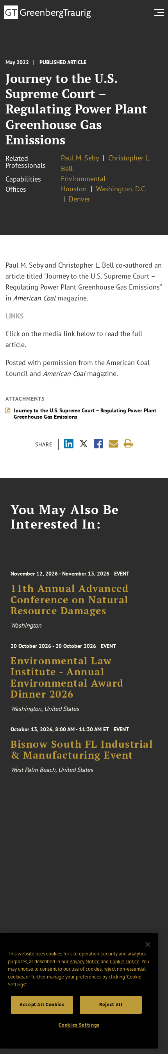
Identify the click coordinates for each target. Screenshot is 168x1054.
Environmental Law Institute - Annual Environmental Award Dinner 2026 (67, 677)
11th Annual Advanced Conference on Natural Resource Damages (70, 599)
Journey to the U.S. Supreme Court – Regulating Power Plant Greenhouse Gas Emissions (85, 413)
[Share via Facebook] (98, 444)
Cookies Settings (79, 1025)
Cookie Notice (124, 961)
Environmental (83, 178)
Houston (74, 188)
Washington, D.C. (121, 188)
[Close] (147, 944)
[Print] (128, 444)
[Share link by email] (113, 444)
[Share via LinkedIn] (68, 444)
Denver (79, 198)
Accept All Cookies (42, 1004)
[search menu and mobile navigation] (160, 12)
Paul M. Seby (80, 157)
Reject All (111, 1004)
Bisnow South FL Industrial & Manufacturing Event (82, 750)
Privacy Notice (85, 961)
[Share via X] (83, 444)
